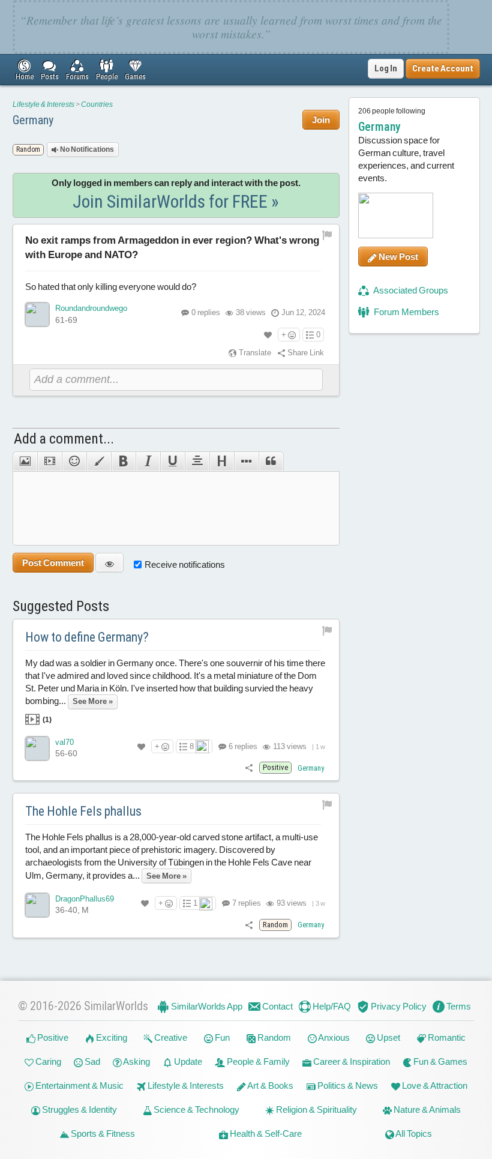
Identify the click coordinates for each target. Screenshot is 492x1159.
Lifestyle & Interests (43, 104)
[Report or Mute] (327, 234)
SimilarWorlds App (205, 1006)
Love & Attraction (433, 1085)
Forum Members (405, 312)
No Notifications (86, 149)
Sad (91, 1061)
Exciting (110, 1037)
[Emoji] (74, 461)
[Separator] (246, 461)
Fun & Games (439, 1061)
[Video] (49, 461)
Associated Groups (410, 290)
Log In (385, 68)
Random (273, 1037)
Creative (169, 1037)
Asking (136, 1061)
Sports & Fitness (102, 1133)
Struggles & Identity (78, 1109)
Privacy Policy (398, 1006)
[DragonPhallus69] (37, 905)
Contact (276, 1006)
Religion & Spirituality (315, 1109)
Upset (387, 1037)
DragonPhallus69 (84, 898)
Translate (254, 352)
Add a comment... (64, 438)
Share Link (305, 352)
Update (187, 1061)
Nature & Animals (426, 1109)
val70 (64, 742)
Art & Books (269, 1085)
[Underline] (172, 461)
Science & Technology (195, 1109)
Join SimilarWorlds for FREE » (176, 201)
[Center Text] (197, 461)
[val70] (37, 748)
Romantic (446, 1037)
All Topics (413, 1133)
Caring (47, 1061)
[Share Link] (249, 767)
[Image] (25, 461)
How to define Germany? (87, 637)
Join (321, 120)
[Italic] (148, 461)
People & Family (257, 1061)
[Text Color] (98, 461)
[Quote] (271, 461)
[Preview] (109, 563)
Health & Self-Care (265, 1133)
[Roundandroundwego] (37, 315)
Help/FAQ (331, 1006)
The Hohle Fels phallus (83, 811)
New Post (397, 256)
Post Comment (53, 563)
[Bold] (123, 461)
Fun (221, 1037)
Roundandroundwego (91, 308)
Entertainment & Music (79, 1085)
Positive (51, 1037)
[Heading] (221, 461)
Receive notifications (185, 564)
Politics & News (347, 1085)
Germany (33, 120)
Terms (458, 1006)
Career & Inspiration (350, 1061)
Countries (97, 104)
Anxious (333, 1037)
